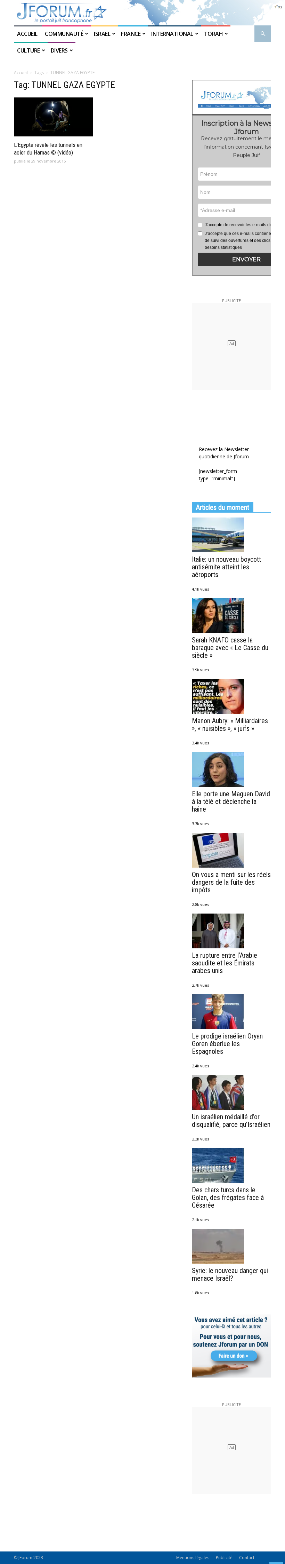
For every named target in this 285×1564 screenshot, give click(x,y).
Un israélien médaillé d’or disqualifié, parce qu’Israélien (231, 1121)
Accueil (28, 34)
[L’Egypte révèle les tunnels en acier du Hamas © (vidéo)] (53, 117)
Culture (28, 50)
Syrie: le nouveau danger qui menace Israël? (230, 1274)
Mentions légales (192, 1558)
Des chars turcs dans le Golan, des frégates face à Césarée (228, 1197)
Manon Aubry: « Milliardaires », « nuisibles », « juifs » (230, 725)
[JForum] (142, 12)
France (130, 34)
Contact (246, 1558)
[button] (262, 34)
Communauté (64, 34)
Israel (102, 34)
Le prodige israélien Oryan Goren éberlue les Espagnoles (227, 1044)
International (172, 34)
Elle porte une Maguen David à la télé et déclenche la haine (231, 801)
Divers (59, 50)
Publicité (224, 1558)
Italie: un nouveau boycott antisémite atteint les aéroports (226, 567)
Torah (213, 34)
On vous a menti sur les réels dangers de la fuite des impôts (231, 882)
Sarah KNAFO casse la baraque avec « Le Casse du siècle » (230, 647)
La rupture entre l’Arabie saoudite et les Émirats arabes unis (224, 963)
